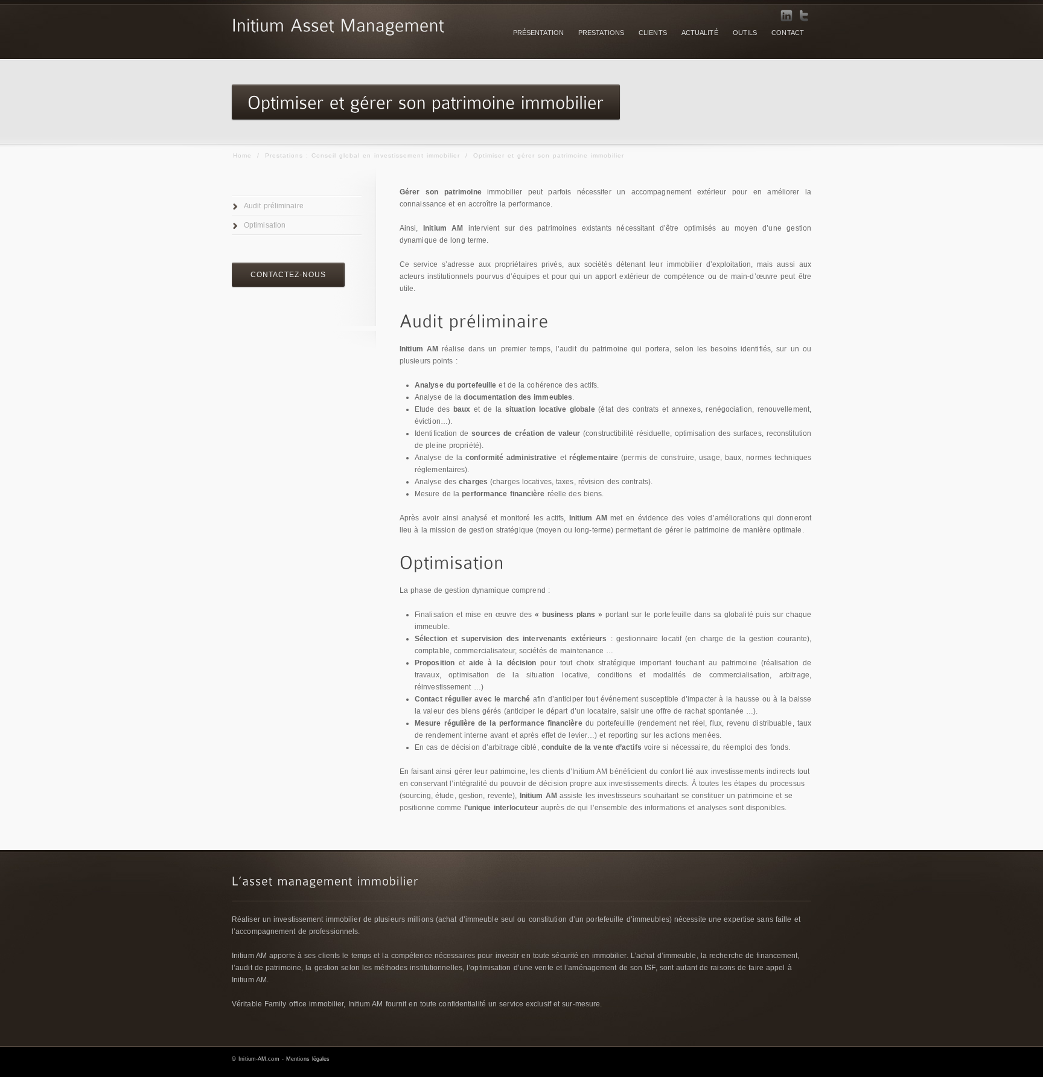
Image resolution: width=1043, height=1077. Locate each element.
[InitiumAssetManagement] (338, 23)
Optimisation (264, 225)
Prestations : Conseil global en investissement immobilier (362, 155)
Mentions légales (308, 1059)
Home (242, 155)
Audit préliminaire (274, 206)
